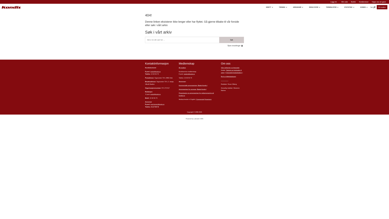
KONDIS (363, 7)
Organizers (208, 99)
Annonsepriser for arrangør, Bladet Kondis (192, 89)
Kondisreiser (364, 2)
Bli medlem (382, 7)
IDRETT (268, 7)
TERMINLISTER (331, 7)
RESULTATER (313, 7)
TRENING (282, 7)
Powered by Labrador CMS (194, 119)
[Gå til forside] (11, 7)
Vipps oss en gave (379, 2)
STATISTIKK (348, 7)
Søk (231, 40)
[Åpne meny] (374, 7)
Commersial (200, 99)
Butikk (353, 2)
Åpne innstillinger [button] (234, 46)
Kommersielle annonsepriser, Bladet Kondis (193, 85)
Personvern (224, 80)
